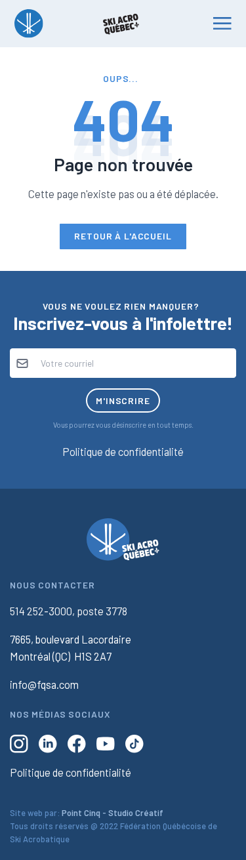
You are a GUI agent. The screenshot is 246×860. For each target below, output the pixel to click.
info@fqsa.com (44, 684)
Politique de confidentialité (123, 451)
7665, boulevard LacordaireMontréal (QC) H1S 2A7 (70, 647)
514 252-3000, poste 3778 (68, 610)
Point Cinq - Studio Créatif (112, 813)
